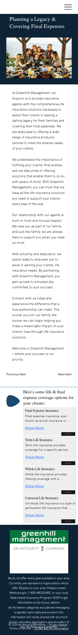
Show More (34, 428)
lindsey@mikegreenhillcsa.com (38, 571)
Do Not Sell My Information (51, 628)
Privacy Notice (58, 625)
